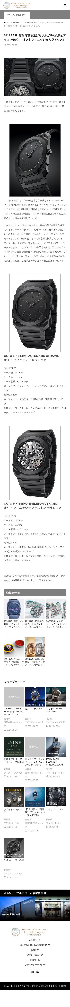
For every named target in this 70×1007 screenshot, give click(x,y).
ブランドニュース (35, 955)
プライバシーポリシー (35, 964)
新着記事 (35, 950)
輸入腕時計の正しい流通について (35, 945)
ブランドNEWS (17, 15)
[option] (17, 909)
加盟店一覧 (35, 960)
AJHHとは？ (35, 940)
